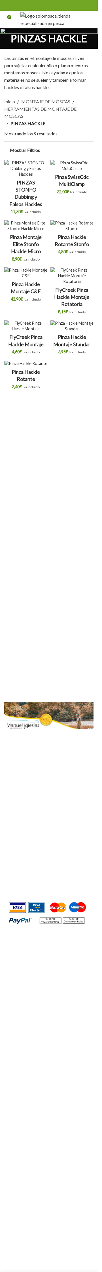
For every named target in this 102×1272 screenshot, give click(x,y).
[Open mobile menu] (91, 19)
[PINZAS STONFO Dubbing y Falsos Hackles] (26, 168)
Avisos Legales (18, 854)
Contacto (13, 811)
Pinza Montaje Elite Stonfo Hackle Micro (26, 244)
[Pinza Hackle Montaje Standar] (72, 326)
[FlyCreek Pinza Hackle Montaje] (26, 326)
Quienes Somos (19, 801)
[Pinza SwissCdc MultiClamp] (72, 165)
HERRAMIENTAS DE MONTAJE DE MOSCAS (40, 112)
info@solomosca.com (41, 889)
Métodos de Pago (21, 864)
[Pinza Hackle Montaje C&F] (26, 273)
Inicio (9, 101)
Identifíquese (37, 680)
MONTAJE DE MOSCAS (45, 101)
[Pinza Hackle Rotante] (26, 363)
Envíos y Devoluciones (25, 875)
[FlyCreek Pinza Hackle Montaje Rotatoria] (72, 275)
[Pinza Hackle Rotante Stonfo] (72, 226)
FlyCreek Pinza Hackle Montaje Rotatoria (72, 297)
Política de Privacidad (25, 833)
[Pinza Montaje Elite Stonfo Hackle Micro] (26, 226)
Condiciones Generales (26, 822)
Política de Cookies (23, 843)
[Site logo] (48, 18)
